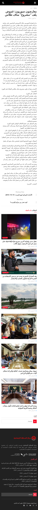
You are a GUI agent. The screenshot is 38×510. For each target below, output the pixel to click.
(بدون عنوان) (33, 473)
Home (35, 8)
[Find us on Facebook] (36, 505)
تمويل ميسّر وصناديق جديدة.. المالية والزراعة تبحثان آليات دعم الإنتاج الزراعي (20, 372)
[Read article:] (19, 296)
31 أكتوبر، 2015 (32, 18)
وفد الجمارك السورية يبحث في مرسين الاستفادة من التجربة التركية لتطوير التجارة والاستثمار (19, 277)
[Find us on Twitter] (33, 505)
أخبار (31, 8)
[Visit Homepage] (19, 2)
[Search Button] (3, 2)
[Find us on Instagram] (27, 505)
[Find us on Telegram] (24, 505)
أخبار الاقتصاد (5, 272)
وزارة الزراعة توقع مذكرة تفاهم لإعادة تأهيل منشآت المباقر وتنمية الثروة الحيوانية (20, 407)
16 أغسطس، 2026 (32, 246)
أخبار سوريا (5, 237)
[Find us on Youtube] (30, 505)
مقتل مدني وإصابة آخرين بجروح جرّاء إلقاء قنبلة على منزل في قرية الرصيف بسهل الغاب (19, 242)
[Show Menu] (35, 2)
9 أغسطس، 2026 (32, 375)
